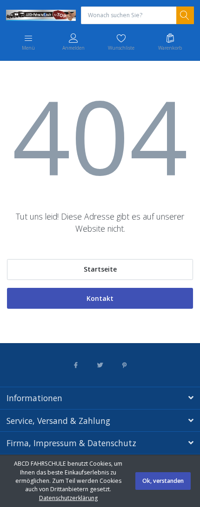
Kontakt (100, 298)
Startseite (100, 269)
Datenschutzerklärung (68, 498)
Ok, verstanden (163, 481)
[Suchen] (185, 15)
